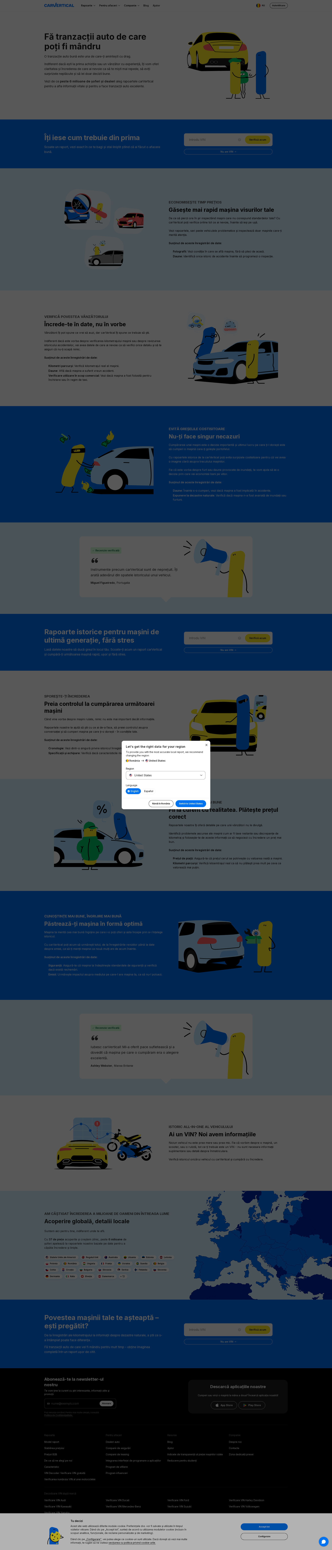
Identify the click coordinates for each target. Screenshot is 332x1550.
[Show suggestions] (201, 775)
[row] (133, 791)
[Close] (206, 745)
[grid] (165, 791)
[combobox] (161, 775)
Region (130, 768)
